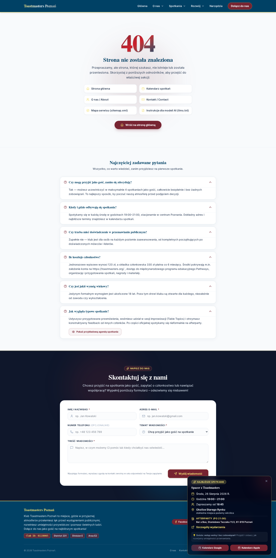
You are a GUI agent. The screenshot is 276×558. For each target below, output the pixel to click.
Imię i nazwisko (79, 409)
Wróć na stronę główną (140, 124)
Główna (142, 6)
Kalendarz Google (212, 547)
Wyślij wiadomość (190, 473)
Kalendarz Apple (251, 547)
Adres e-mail (149, 409)
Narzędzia (216, 6)
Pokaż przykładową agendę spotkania (97, 331)
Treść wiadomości (81, 441)
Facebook (183, 521)
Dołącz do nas (240, 6)
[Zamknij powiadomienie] (266, 481)
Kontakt (183, 550)
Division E (77, 535)
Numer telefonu (88, 425)
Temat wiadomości (153, 425)
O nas (173, 550)
